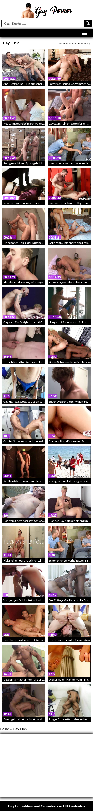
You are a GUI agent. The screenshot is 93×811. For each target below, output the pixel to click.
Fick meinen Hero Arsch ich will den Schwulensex (33, 560)
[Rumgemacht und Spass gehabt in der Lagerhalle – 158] (23, 144)
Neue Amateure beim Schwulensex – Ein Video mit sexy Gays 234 (43, 123)
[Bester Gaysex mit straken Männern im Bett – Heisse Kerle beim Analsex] (69, 264)
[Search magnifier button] (88, 23)
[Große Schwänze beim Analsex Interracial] (69, 343)
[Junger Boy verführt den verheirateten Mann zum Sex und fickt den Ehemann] (69, 700)
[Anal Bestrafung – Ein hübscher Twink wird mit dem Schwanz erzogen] (23, 65)
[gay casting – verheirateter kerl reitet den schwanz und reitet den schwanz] (69, 144)
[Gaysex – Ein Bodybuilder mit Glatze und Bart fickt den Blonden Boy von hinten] (23, 303)
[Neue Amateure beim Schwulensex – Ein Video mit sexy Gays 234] (23, 105)
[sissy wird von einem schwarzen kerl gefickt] (23, 184)
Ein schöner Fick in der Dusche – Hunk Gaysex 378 (34, 242)
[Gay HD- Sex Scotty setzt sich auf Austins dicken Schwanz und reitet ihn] (23, 383)
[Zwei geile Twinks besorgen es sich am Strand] (69, 462)
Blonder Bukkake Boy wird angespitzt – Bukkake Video (37, 282)
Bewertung (84, 43)
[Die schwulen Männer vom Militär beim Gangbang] (69, 661)
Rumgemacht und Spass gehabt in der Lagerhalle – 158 (37, 163)
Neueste (63, 43)
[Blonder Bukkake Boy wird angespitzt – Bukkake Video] (23, 264)
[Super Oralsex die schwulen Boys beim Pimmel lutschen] (69, 383)
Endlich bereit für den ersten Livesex (25, 362)
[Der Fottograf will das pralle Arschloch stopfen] (69, 581)
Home (4, 729)
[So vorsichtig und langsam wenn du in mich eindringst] (69, 65)
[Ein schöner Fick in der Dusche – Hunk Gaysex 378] (23, 224)
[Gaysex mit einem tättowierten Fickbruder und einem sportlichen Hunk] (69, 105)
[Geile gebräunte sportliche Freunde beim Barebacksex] (69, 224)
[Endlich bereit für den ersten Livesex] (23, 343)
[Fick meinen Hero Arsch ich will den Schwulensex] (23, 542)
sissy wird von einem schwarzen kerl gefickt (30, 203)
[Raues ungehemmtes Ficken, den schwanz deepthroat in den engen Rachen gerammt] (69, 621)
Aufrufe (73, 43)
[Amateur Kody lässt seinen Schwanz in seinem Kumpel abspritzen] (69, 422)
